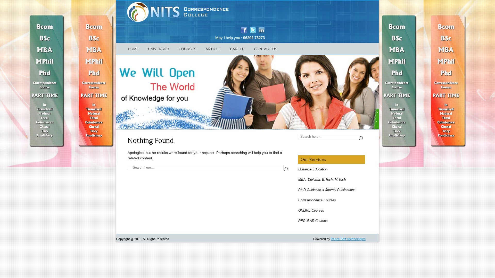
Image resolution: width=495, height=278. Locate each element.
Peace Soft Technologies (348, 239)
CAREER (237, 49)
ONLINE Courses (311, 210)
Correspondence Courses (317, 200)
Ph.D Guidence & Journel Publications (327, 190)
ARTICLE (213, 49)
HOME (133, 49)
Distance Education (312, 169)
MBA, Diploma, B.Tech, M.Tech (322, 179)
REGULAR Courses (313, 221)
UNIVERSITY (158, 49)
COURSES (187, 49)
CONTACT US (265, 49)
